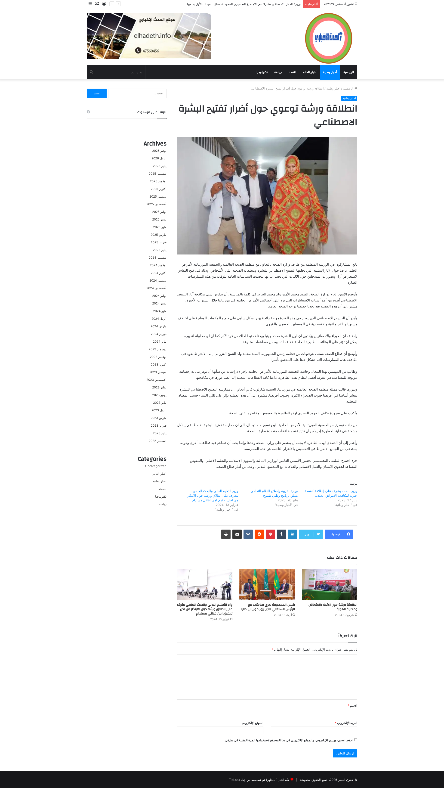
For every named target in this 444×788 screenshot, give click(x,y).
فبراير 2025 (158, 242)
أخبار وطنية (330, 72)
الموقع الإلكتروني (252, 723)
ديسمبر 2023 (157, 349)
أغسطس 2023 (156, 380)
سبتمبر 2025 (157, 196)
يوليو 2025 (159, 212)
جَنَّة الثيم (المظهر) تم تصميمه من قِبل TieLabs (259, 780)
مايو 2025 (159, 227)
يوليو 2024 (159, 296)
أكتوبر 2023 (158, 364)
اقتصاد (292, 72)
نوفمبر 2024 (158, 265)
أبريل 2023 (158, 410)
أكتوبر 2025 (158, 189)
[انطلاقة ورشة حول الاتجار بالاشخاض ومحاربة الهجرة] (329, 584)
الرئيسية (348, 72)
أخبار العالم (310, 72)
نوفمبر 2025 (158, 181)
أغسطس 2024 (156, 288)
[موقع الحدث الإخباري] (328, 36)
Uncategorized (155, 466)
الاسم (352, 705)
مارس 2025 (158, 234)
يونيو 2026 (159, 150)
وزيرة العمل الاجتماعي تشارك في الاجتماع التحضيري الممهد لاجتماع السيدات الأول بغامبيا (244, 4)
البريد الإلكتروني (346, 723)
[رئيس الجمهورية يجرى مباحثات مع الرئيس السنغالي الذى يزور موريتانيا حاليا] (267, 584)
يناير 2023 (159, 433)
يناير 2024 (159, 341)
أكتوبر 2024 (158, 273)
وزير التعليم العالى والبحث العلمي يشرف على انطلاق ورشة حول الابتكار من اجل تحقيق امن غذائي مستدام (212, 495)
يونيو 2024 (159, 303)
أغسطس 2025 (156, 204)
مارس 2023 (158, 418)
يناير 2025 (159, 250)
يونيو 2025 (159, 219)
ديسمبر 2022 (157, 441)
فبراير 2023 (158, 425)
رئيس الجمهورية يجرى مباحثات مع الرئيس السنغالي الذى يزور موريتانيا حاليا (268, 607)
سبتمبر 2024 (157, 280)
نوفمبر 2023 (158, 357)
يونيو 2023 (159, 395)
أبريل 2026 (158, 158)
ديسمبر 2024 (157, 257)
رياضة (278, 72)
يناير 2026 (159, 166)
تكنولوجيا (262, 72)
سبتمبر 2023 (157, 372)
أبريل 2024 (158, 318)
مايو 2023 (159, 402)
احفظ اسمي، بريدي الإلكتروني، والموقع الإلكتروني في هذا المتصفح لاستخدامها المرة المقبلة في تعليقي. (288, 740)
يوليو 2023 (159, 387)
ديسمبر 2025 (157, 173)
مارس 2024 (158, 326)
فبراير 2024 (158, 334)
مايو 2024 (159, 311)
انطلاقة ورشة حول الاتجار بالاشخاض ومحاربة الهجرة (332, 607)
